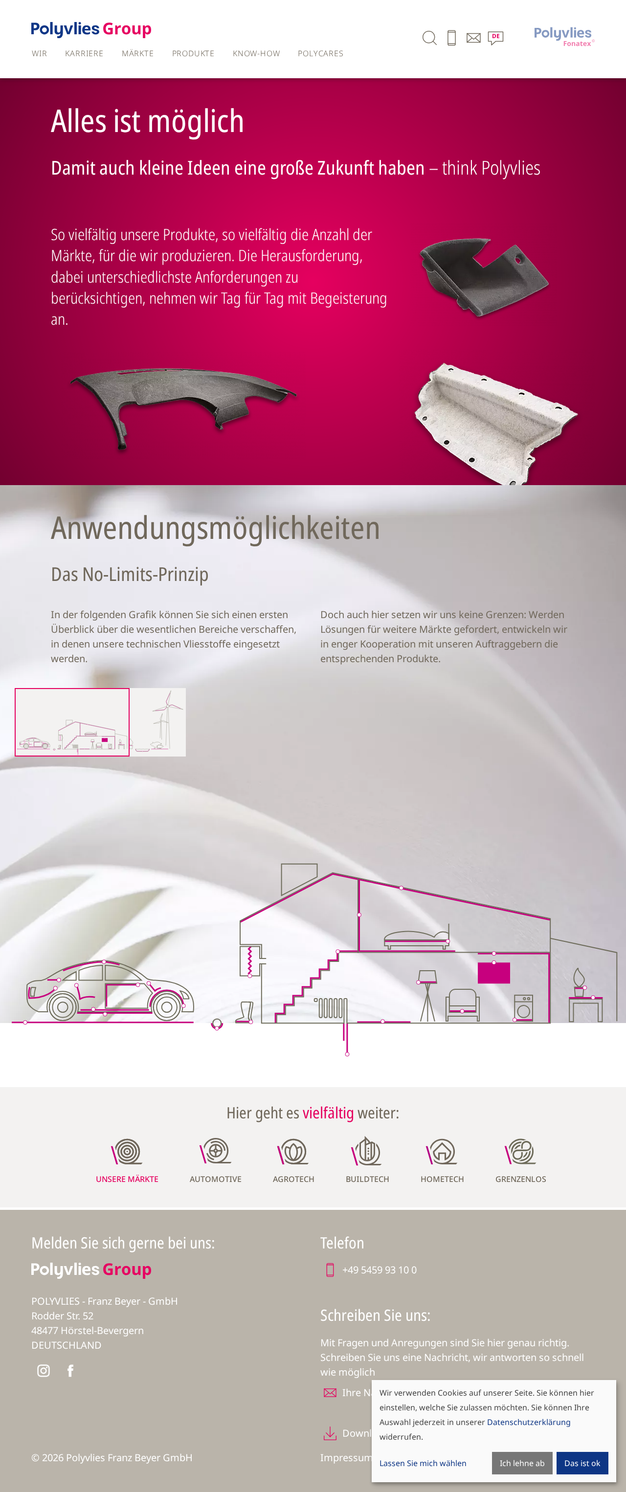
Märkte (138, 53)
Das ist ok (582, 1463)
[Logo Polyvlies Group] (91, 35)
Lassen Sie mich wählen (423, 1463)
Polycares (320, 53)
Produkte (193, 53)
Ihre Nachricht (374, 1392)
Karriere (84, 53)
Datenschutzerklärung (529, 1422)
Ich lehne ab (522, 1463)
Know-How (256, 53)
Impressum (346, 1457)
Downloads (368, 1433)
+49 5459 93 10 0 (379, 1269)
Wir (39, 53)
